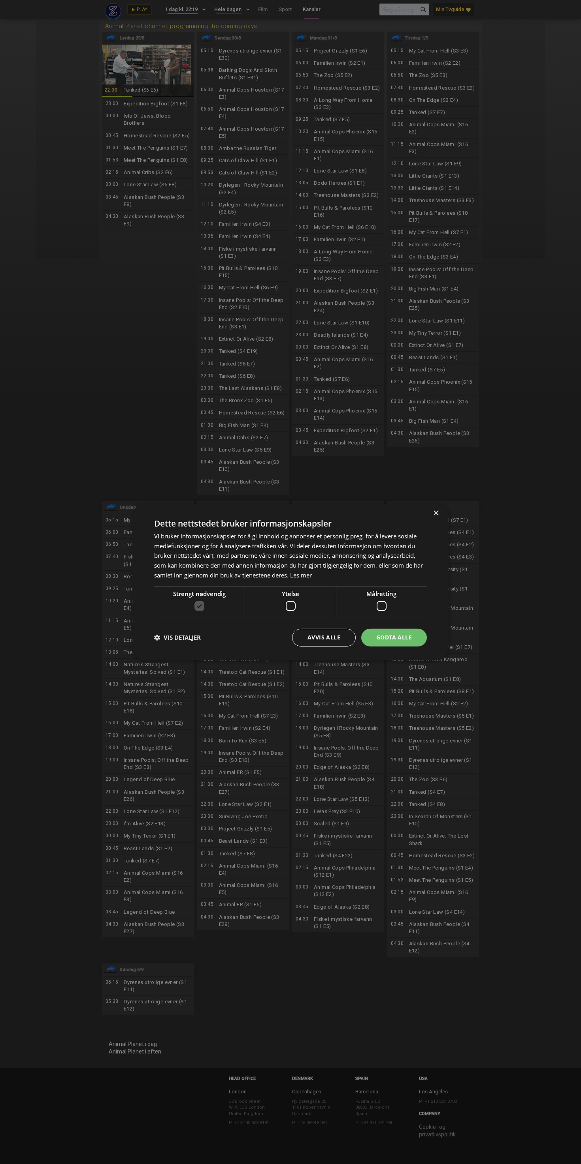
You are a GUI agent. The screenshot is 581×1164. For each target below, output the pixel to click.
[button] (177, 637)
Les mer (301, 575)
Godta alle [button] (394, 637)
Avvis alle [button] (323, 637)
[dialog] (290, 582)
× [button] (436, 513)
